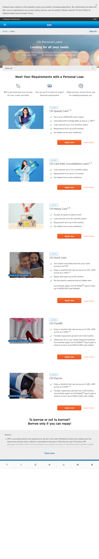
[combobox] (49, 68)
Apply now (69, 300)
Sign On (93, 31)
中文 (95, 19)
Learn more (89, 142)
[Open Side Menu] (4, 24)
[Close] (96, 5)
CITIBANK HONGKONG (11, 19)
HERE (39, 55)
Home (5, 31)
